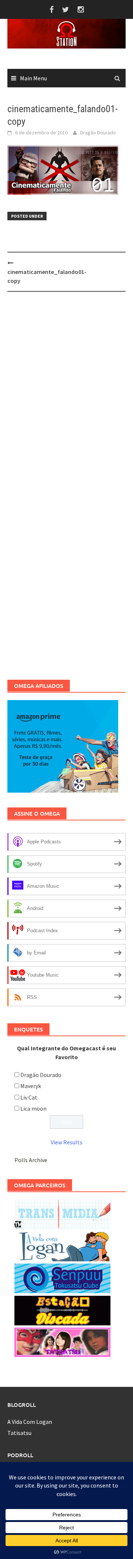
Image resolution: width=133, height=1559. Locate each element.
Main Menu (33, 78)
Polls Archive (30, 1160)
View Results (66, 1142)
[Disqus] (66, 393)
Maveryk (30, 1086)
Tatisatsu (19, 1432)
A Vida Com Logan (29, 1421)
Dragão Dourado (98, 132)
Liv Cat (28, 1097)
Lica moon (33, 1108)
